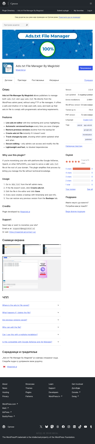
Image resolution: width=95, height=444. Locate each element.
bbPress (7, 412)
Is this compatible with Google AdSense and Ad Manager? (27, 342)
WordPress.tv (55, 396)
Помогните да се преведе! (69, 17)
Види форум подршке (75, 211)
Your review (71, 189)
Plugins (28, 392)
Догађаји (76, 388)
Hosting (5, 392)
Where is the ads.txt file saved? (15, 305)
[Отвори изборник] (91, 3)
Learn (51, 384)
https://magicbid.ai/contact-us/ (22, 232)
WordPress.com (10, 404)
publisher (88, 139)
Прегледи (22, 80)
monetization (87, 135)
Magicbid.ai (20, 70)
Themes (28, 388)
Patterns (29, 396)
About (4, 384)
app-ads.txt (88, 125)
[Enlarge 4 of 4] (58, 259)
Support (52, 388)
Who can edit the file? (11, 327)
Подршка (88, 80)
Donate (76, 392)
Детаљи (8, 80)
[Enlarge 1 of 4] (17, 247)
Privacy (5, 396)
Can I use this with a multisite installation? (20, 334)
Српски (11, 427)
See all (90, 189)
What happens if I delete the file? (16, 312)
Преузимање (85, 68)
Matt (5, 408)
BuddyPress (8, 416)
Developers (53, 392)
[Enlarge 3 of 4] (58, 247)
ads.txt (80, 125)
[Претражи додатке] (27, 25)
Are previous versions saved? (14, 320)
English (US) (88, 120)
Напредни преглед (74, 146)
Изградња (54, 80)
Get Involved (77, 384)
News (4, 388)
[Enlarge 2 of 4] (38, 247)
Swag (75, 396)
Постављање (38, 80)
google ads (88, 130)
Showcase (29, 384)
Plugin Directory (8, 11)
